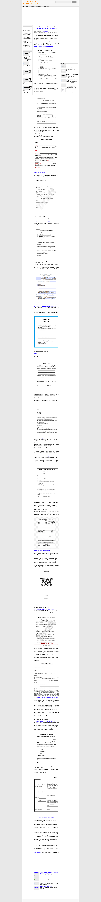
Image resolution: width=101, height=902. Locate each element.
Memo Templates (27, 37)
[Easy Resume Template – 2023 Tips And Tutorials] (36, 878)
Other (25, 41)
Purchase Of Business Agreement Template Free (49, 830)
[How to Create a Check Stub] (26, 71)
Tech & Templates (27, 46)
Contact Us (33, 6)
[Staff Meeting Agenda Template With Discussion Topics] (63, 91)
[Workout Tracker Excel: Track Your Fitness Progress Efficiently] (26, 87)
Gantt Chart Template (27, 33)
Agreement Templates (27, 29)
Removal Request (46, 6)
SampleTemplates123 (37, 852)
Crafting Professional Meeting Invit (45, 882)
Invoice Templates (27, 34)
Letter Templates (27, 35)
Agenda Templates (27, 27)
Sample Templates (40, 26)
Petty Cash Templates (28, 42)
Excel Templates (27, 31)
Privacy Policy (27, 6)
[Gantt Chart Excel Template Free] (26, 79)
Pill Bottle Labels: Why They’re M (45, 873)
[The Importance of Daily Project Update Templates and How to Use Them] (26, 53)
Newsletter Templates (27, 38)
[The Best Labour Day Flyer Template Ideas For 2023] (63, 70)
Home (35, 26)
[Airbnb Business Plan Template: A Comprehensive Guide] (63, 76)
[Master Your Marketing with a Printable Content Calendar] (26, 62)
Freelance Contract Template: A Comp (46, 886)
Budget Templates (27, 30)
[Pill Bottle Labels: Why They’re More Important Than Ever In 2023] (36, 874)
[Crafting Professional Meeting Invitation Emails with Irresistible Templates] (36, 883)
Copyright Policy (38, 6)
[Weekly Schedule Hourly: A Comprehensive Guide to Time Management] (63, 66)
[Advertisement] (50, 16)
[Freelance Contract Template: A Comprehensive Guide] (36, 888)
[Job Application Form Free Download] (63, 84)
